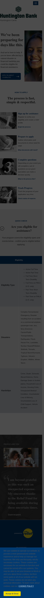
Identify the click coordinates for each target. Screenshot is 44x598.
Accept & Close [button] (12, 594)
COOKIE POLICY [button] (26, 586)
